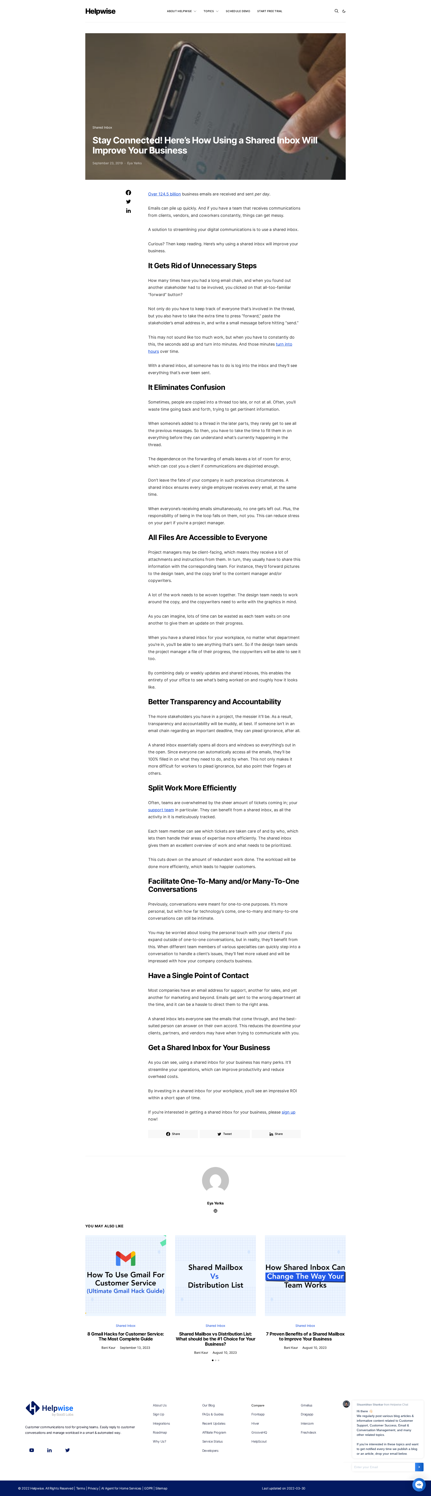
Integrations (161, 1423)
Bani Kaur (108, 1347)
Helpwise (100, 11)
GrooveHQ (259, 1432)
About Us (160, 1405)
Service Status (212, 1441)
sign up (288, 1112)
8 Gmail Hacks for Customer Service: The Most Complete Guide (125, 1336)
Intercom (307, 1423)
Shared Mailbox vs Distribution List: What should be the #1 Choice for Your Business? (215, 1339)
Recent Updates (214, 1423)
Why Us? (159, 1441)
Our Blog (208, 1405)
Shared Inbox (102, 127)
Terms (80, 1488)
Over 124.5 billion (164, 194)
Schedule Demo (238, 11)
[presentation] (92, 1273)
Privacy (93, 1488)
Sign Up (158, 1414)
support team (161, 809)
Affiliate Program (214, 1432)
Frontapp (258, 1414)
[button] (344, 11)
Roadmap (160, 1432)
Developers (210, 1450)
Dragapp (307, 1414)
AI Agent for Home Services (121, 1488)
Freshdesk (308, 1432)
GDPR (148, 1488)
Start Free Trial (270, 11)
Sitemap (161, 1488)
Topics (209, 11)
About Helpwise (179, 11)
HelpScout (258, 1441)
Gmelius (306, 1405)
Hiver (255, 1423)
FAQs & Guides (213, 1414)
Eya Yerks (134, 163)
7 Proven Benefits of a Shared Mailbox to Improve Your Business (305, 1336)
